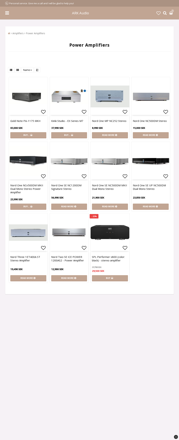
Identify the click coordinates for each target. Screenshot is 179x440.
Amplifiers (18, 33)
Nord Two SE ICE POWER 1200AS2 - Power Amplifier (67, 258)
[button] (158, 13)
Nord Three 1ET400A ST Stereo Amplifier (25, 258)
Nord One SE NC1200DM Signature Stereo (66, 187)
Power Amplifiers (35, 33)
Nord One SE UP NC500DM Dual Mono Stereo (149, 187)
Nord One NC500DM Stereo (150, 121)
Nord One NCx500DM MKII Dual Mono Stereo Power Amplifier (26, 189)
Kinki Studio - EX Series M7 (67, 121)
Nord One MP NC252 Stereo (109, 121)
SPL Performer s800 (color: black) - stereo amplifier (108, 258)
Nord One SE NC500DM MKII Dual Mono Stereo (109, 187)
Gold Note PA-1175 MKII (25, 121)
